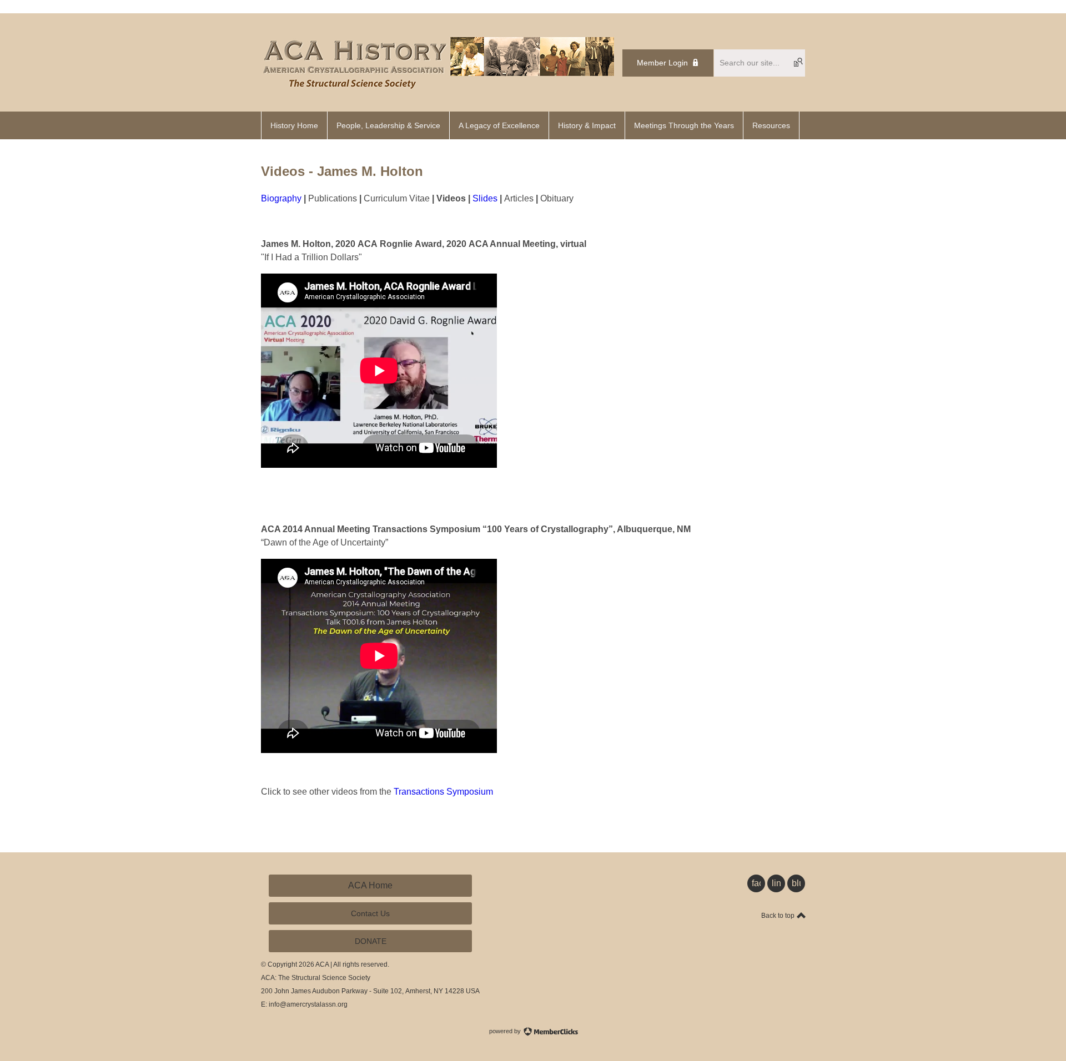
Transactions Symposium (443, 791)
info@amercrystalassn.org (308, 1004)
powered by (505, 1031)
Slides (484, 198)
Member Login (662, 62)
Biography (281, 198)
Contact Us (370, 913)
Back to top (778, 915)
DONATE (370, 941)
